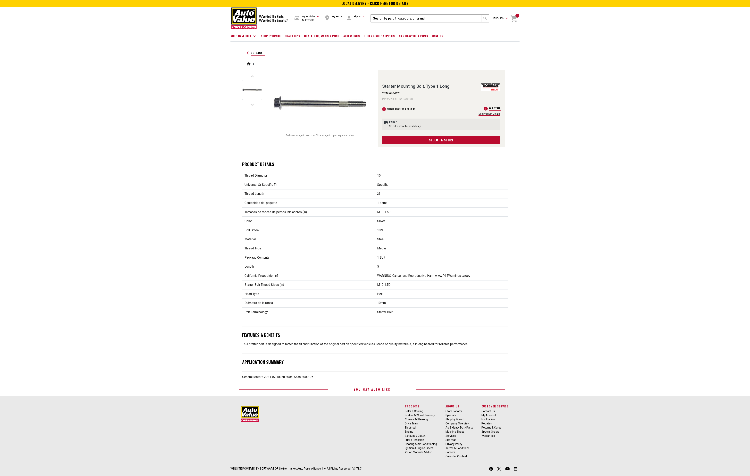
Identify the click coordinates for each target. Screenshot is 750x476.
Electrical (410, 427)
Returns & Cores (491, 427)
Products (412, 406)
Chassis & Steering (416, 419)
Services (451, 435)
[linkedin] (515, 469)
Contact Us (488, 411)
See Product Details (489, 113)
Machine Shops (455, 431)
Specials (451, 415)
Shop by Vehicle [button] (243, 36)
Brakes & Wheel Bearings (420, 415)
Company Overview (458, 423)
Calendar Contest (456, 456)
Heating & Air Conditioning (421, 444)
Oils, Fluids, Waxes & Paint (321, 36)
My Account (488, 415)
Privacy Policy (454, 444)
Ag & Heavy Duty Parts (413, 36)
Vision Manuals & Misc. (419, 452)
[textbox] (426, 18)
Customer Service (494, 406)
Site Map (451, 439)
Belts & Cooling (414, 411)
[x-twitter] (499, 469)
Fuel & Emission (414, 439)
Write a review (391, 93)
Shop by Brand (270, 36)
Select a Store (441, 140)
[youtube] (507, 469)
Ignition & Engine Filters (419, 448)
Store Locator (454, 411)
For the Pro (488, 419)
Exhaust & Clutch (415, 435)
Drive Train (411, 423)
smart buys (292, 36)
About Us (452, 406)
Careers (437, 36)
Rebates (486, 423)
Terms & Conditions (458, 448)
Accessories (351, 36)
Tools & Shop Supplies (379, 36)
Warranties (488, 435)
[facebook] (491, 469)
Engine (409, 431)
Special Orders (490, 431)
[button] (307, 18)
